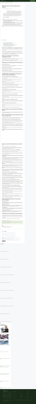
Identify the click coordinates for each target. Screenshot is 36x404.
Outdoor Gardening (7, 2)
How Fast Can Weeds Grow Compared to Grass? (7, 42)
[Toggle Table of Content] (2, 41)
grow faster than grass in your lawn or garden (10, 19)
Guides (27, 391)
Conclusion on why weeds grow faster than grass (7, 46)
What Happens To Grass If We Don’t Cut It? (5, 313)
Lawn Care (11, 2)
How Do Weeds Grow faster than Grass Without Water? (8, 44)
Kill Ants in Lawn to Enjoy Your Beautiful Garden (6, 321)
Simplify (1, 2)
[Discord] (8, 17)
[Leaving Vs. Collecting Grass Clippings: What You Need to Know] (6, 289)
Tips (20, 391)
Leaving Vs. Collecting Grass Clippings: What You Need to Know (7, 290)
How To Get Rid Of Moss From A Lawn (5, 251)
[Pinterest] (4, 17)
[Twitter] (6, 17)
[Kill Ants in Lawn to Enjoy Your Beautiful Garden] (6, 320)
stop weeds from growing (12, 149)
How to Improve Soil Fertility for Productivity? (7, 226)
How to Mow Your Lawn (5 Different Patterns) (5, 282)
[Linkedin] (5, 17)
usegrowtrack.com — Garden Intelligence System (7, 395)
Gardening (4, 2)
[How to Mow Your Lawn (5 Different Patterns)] (6, 281)
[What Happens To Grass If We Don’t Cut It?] (6, 312)
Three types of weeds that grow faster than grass (7, 43)
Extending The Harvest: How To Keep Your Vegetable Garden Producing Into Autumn (4, 374)
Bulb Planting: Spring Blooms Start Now (4, 351)
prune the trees (15, 165)
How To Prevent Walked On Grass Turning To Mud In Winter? (7, 274)
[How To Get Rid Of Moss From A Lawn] (6, 250)
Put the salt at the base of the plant (17, 180)
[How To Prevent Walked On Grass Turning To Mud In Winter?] (6, 273)
